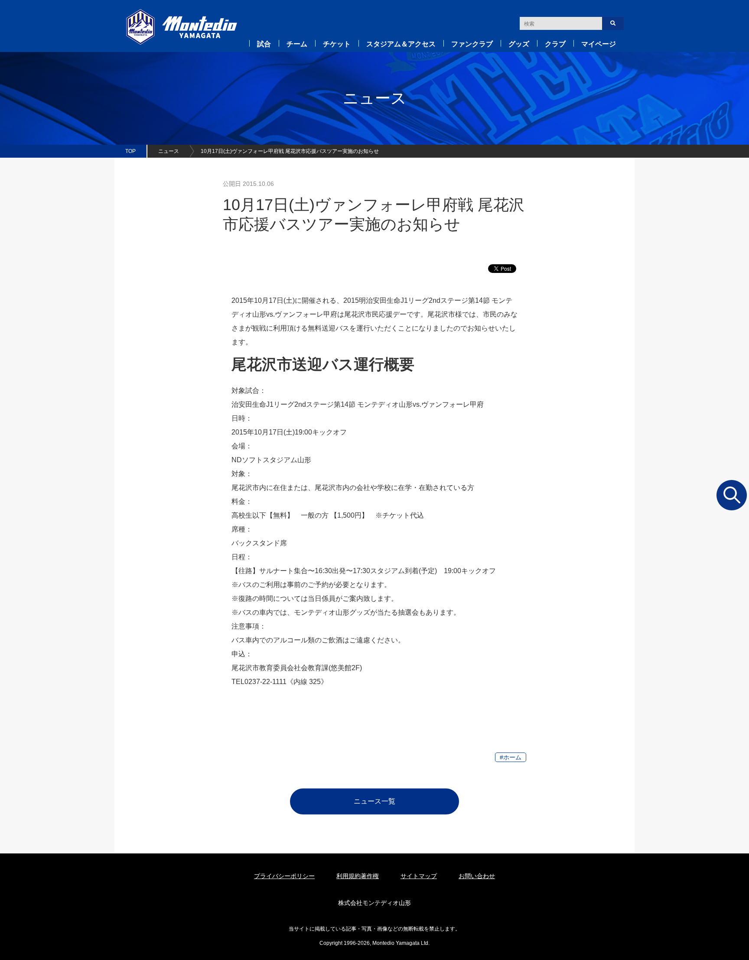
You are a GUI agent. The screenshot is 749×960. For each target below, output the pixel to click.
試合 (264, 44)
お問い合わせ (477, 875)
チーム (297, 44)
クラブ (555, 44)
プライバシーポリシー (284, 875)
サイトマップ (419, 875)
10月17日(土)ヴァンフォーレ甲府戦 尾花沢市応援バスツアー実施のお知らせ (290, 151)
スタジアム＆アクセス (401, 44)
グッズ (518, 44)
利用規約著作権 (357, 875)
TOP (130, 151)
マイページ (598, 44)
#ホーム (510, 757)
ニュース (168, 151)
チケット (337, 44)
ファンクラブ (472, 44)
